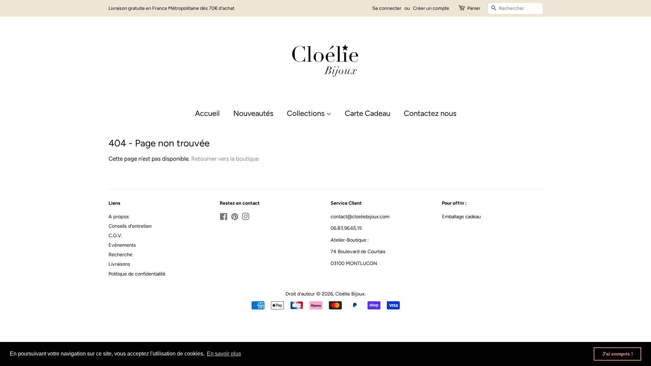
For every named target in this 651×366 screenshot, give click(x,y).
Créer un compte (431, 8)
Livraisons (119, 264)
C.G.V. (115, 235)
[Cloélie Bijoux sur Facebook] (224, 218)
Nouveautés (253, 113)
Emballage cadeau (461, 217)
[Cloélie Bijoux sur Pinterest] (234, 218)
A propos (118, 217)
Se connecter (386, 8)
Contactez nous (430, 113)
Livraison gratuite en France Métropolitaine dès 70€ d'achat (171, 8)
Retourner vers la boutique (225, 158)
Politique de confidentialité (136, 274)
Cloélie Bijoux (349, 294)
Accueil (207, 113)
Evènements (122, 245)
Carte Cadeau (367, 113)
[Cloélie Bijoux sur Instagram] (245, 218)
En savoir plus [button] (224, 354)
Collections (306, 113)
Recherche (120, 254)
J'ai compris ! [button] (617, 354)
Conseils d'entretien (130, 226)
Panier (473, 8)
